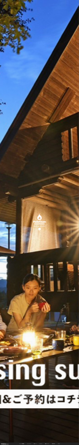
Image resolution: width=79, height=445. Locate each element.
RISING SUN (53, 443)
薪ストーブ (35, 443)
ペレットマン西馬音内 (21, 443)
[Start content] (39, 229)
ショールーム (40, 443)
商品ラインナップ (47, 443)
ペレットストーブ (29, 443)
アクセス (59, 443)
